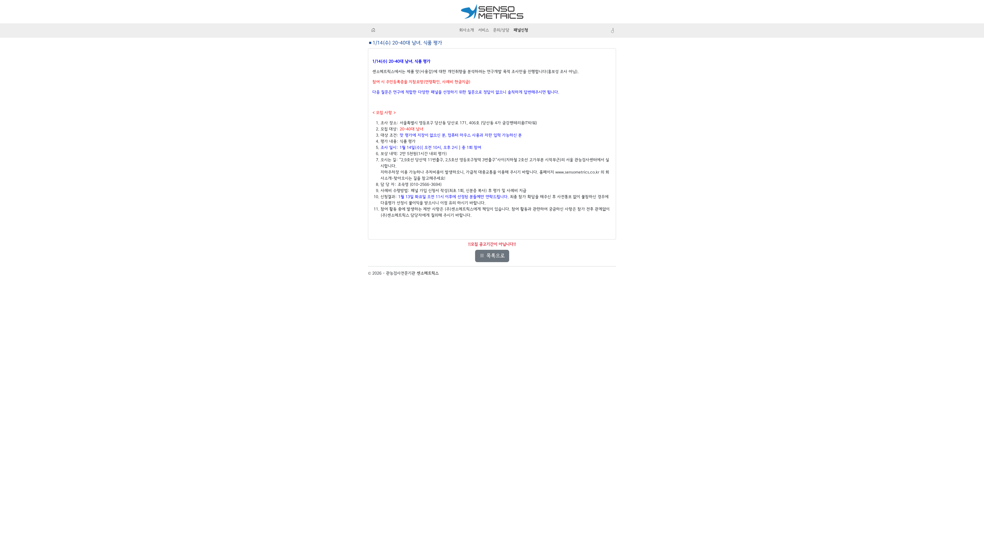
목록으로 (495, 256)
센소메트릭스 (428, 273)
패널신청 (521, 30)
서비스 (483, 30)
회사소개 (466, 30)
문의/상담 (501, 30)
